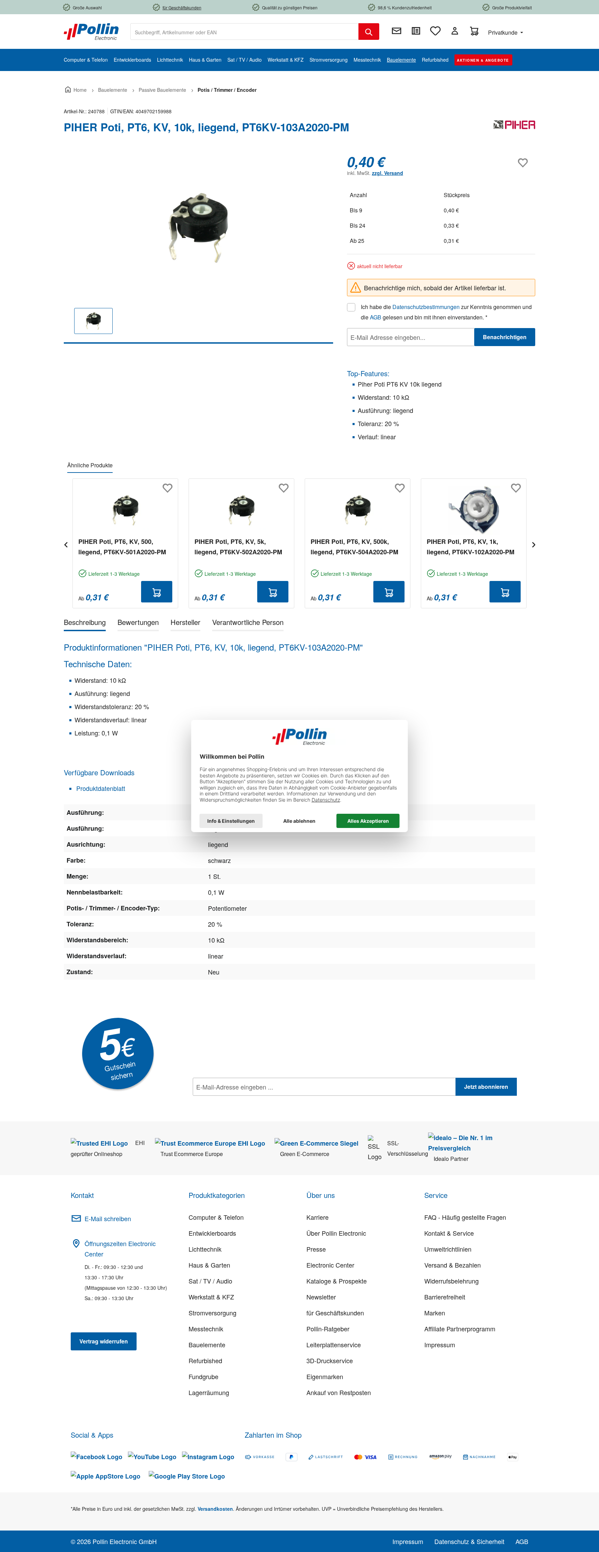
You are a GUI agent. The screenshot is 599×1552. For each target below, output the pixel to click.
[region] (198, 248)
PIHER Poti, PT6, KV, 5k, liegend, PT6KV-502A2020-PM (238, 546)
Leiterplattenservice (333, 1344)
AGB (375, 317)
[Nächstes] (533, 543)
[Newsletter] (396, 30)
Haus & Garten (209, 1264)
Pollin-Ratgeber (327, 1328)
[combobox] (244, 31)
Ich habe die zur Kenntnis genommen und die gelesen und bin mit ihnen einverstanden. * (446, 312)
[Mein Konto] (454, 30)
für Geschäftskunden (335, 1312)
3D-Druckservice (329, 1360)
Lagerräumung (209, 1392)
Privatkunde (503, 32)
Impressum (439, 1344)
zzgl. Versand (387, 172)
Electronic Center (330, 1264)
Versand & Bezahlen (452, 1264)
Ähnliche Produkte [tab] (90, 465)
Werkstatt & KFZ (211, 1296)
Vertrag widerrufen (103, 1341)
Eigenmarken (324, 1376)
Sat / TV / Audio (210, 1280)
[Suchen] (368, 31)
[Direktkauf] (416, 30)
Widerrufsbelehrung (451, 1280)
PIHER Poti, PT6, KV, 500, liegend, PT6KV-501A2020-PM (122, 546)
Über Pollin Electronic (336, 1232)
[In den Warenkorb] (156, 591)
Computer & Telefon (216, 1217)
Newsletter (321, 1296)
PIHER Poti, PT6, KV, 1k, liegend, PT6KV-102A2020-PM (470, 546)
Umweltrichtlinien (447, 1248)
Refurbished (205, 1360)
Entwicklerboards (212, 1232)
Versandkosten (215, 1508)
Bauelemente (207, 1344)
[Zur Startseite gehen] (91, 30)
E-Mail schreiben (108, 1218)
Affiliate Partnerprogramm (459, 1328)
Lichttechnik (205, 1248)
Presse (316, 1248)
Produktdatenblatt (100, 788)
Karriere (317, 1217)
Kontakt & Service (449, 1232)
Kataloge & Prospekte (336, 1280)
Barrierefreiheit (444, 1296)
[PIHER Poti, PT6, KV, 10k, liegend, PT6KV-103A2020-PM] (198, 228)
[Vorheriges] (65, 543)
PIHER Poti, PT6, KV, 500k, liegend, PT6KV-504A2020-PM (354, 546)
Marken (434, 1312)
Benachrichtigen (505, 337)
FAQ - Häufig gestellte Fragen (465, 1217)
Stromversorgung (212, 1312)
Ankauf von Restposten (338, 1392)
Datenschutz (237, 1102)
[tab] (85, 623)
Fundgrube (203, 1376)
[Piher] (514, 130)
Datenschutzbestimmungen (426, 307)
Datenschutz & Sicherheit (469, 1541)
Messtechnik (206, 1328)
